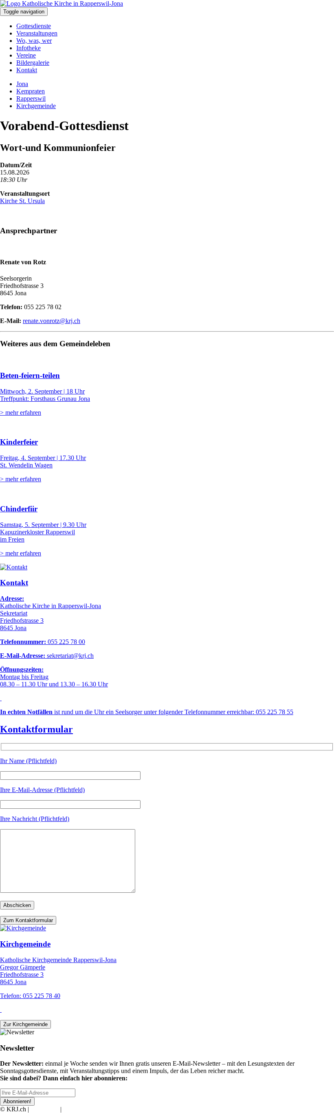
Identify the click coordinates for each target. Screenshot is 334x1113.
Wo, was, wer (34, 40)
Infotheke (28, 47)
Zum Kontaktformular (28, 920)
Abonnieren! (17, 1101)
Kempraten (30, 91)
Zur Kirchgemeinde (25, 1024)
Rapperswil (31, 98)
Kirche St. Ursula (22, 200)
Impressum (45, 1109)
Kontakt (26, 69)
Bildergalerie (32, 62)
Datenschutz (79, 1109)
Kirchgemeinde (36, 105)
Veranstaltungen (36, 33)
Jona (22, 83)
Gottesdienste (33, 25)
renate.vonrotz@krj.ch (51, 320)
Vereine (26, 55)
